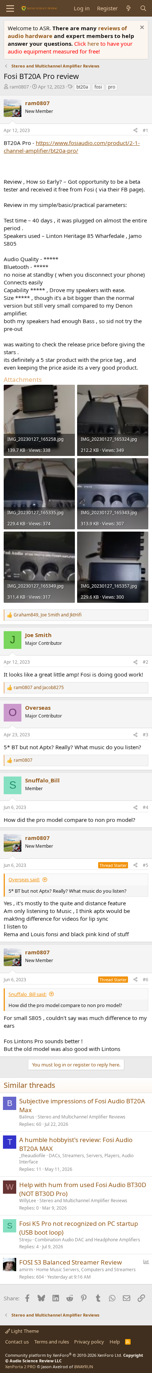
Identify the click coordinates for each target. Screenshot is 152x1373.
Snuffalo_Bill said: (27, 994)
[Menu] (10, 8)
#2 (145, 662)
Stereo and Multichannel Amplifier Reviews (81, 1117)
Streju (25, 1240)
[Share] (135, 131)
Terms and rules (51, 1341)
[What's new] (128, 8)
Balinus (26, 1117)
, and (48, 615)
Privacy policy (89, 1341)
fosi (98, 87)
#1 (145, 130)
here (93, 43)
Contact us (17, 1341)
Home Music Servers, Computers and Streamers (86, 1269)
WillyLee (27, 1200)
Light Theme (24, 1331)
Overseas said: (24, 879)
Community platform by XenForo (63, 1355)
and (39, 688)
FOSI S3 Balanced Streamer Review (70, 1262)
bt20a (82, 87)
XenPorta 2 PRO (20, 1366)
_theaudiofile (32, 1155)
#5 (145, 865)
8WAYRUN (83, 1366)
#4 (145, 807)
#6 (145, 979)
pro (111, 87)
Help (115, 1341)
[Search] (143, 8)
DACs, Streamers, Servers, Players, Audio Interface (76, 1158)
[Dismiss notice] (141, 28)
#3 (145, 735)
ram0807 (19, 86)
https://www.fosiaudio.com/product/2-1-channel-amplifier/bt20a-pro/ (72, 146)
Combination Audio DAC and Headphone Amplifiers (87, 1240)
